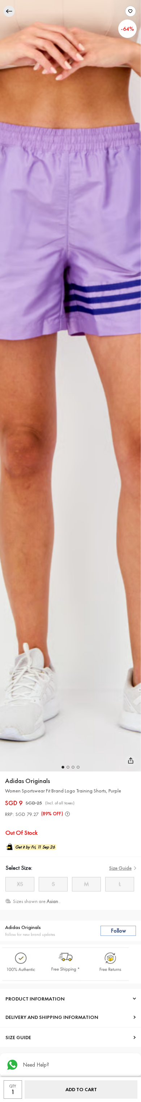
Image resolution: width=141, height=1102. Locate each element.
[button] (62, 767)
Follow (118, 930)
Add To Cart (81, 1089)
